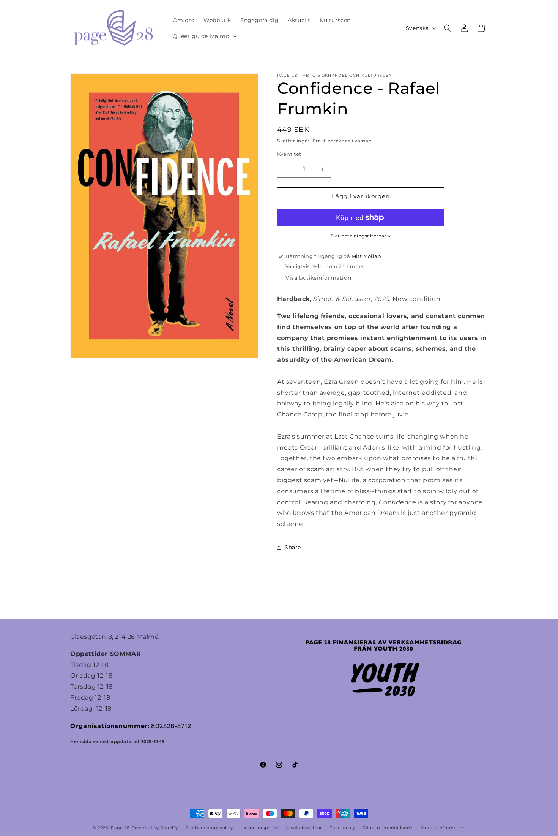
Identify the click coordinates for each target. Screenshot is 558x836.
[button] (204, 36)
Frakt (319, 141)
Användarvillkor (304, 827)
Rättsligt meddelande (388, 827)
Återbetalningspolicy (209, 827)
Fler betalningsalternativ (361, 236)
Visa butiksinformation (318, 277)
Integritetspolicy (260, 827)
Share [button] (293, 547)
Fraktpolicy (342, 827)
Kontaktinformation (443, 827)
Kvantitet (289, 154)
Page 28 (121, 827)
